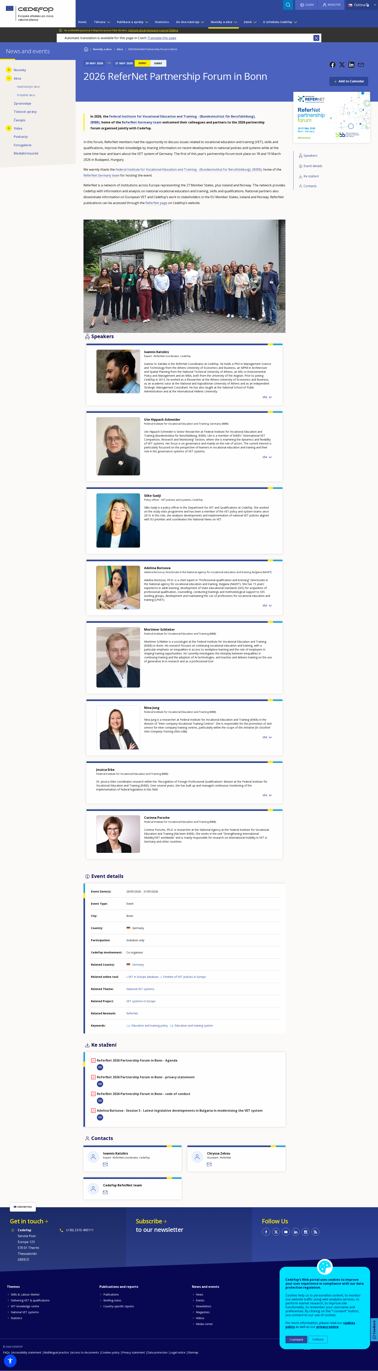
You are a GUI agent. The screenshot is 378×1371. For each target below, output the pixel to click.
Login (309, 4)
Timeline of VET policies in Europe (184, 977)
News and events (205, 1287)
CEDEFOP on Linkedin (296, 1232)
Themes (13, 1287)
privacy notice (327, 1327)
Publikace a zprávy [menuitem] (130, 22)
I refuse (317, 1339)
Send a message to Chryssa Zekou (209, 1165)
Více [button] (265, 397)
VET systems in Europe (141, 1001)
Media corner (204, 1324)
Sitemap (193, 1352)
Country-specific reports (118, 1306)
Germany (138, 964)
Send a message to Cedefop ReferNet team (105, 1192)
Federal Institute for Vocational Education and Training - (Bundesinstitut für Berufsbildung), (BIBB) (189, 169)
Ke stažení (311, 176)
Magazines (203, 1312)
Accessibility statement (26, 1352)
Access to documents (85, 1352)
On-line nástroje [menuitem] (187, 22)
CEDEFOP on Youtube (286, 1232)
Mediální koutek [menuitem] (26, 153)
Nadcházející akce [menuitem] (28, 86)
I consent (296, 1339)
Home (85, 48)
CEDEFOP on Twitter (276, 1232)
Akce (120, 49)
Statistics (16, 1318)
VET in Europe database (143, 977)
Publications (111, 1294)
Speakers (310, 156)
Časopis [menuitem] (19, 120)
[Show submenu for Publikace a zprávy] (146, 22)
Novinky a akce (102, 49)
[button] (332, 65)
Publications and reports (118, 1287)
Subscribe (149, 1221)
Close (316, 38)
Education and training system (194, 1025)
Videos (200, 1318)
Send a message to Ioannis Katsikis (105, 1165)
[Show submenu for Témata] (108, 22)
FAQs (6, 1352)
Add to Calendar (351, 81)
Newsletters (203, 1306)
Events (200, 1300)
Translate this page (161, 38)
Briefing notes (112, 1300)
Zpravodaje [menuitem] (22, 103)
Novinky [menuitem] (20, 70)
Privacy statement (133, 1352)
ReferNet (132, 1013)
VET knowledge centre (25, 1306)
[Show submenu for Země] (254, 22)
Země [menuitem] (248, 22)
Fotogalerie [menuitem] (23, 145)
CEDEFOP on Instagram (305, 1232)
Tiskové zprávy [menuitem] (25, 111)
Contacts (310, 186)
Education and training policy (149, 1025)
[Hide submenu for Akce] (9, 78)
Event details (313, 166)
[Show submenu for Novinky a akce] (235, 22)
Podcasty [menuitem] (21, 136)
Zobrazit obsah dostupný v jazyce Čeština (153, 30)
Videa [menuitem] (18, 128)
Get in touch (26, 1221)
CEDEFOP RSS (315, 1232)
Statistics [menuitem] (162, 22)
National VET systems (140, 989)
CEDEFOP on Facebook (266, 1232)
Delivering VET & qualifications (30, 1300)
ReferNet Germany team (142, 122)
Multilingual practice (56, 1352)
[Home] (35, 13)
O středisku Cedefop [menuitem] (277, 22)
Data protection (157, 1352)
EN (100, 1067)
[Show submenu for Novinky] (9, 70)
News (199, 1294)
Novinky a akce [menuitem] (221, 22)
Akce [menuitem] (17, 78)
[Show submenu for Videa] (9, 128)
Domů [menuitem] (82, 22)
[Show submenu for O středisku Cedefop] (295, 22)
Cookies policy (110, 1352)
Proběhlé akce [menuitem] (26, 95)
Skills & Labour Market (25, 1294)
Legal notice (177, 1352)
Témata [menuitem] (100, 22)
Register (334, 4)
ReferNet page (156, 203)
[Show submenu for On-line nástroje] (202, 22)
